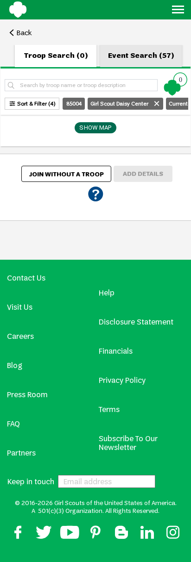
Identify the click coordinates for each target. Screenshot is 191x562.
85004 (74, 103)
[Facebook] (18, 537)
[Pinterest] (95, 537)
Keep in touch (30, 481)
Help (107, 292)
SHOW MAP (95, 127)
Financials (116, 351)
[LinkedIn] (147, 537)
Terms (109, 409)
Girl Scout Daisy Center (120, 103)
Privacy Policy (122, 380)
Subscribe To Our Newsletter (128, 443)
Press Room (27, 394)
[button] (176, 83)
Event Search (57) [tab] (141, 55)
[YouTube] (69, 537)
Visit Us (19, 307)
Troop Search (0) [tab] (56, 55)
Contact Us (26, 278)
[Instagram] (173, 537)
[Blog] (121, 537)
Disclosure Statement (136, 322)
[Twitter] (44, 537)
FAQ (13, 423)
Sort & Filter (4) (36, 103)
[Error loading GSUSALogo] (20, 11)
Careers (20, 336)
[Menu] (178, 11)
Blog (14, 365)
